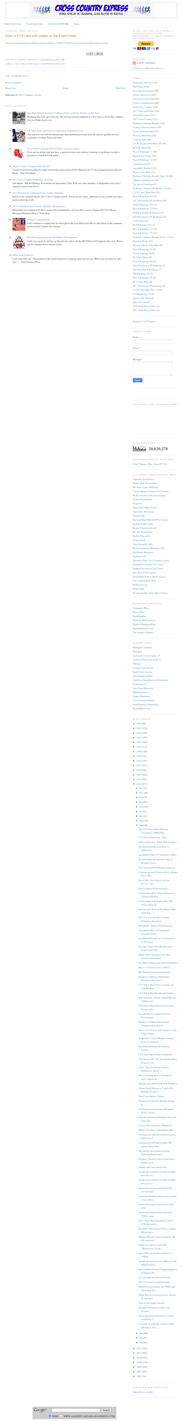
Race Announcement (143, 90)
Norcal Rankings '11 (142, 151)
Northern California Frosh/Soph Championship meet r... (154, 978)
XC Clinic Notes (141, 257)
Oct (141, 797)
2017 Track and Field (143, 111)
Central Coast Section (143, 667)
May (141, 820)
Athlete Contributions (143, 180)
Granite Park (139, 515)
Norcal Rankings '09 (142, 261)
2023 (139, 737)
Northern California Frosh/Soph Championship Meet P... (154, 1023)
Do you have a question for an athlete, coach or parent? (53, 148)
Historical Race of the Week (146, 245)
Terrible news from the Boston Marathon (158, 1083)
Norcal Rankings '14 (142, 228)
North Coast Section (142, 672)
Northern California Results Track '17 (151, 237)
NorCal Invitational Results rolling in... (157, 867)
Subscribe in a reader (143, 1391)
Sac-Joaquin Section (142, 675)
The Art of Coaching (143, 184)
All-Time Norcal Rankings (145, 269)
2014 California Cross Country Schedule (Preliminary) (39, 206)
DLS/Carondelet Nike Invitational (149, 495)
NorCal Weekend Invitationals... (154, 888)
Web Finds (138, 86)
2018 (139, 760)
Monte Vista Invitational (145, 528)
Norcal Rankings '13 (142, 208)
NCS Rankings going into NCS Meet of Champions (52, 237)
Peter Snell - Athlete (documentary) (155, 925)
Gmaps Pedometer (141, 696)
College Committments (38, 219)
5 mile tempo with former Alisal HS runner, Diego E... (155, 903)
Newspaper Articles (53, 64)
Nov (141, 792)
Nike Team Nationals (143, 688)
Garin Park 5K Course (143, 511)
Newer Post (10, 88)
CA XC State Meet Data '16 (146, 289)
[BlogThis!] (91, 54)
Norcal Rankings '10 (142, 204)
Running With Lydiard (144, 620)
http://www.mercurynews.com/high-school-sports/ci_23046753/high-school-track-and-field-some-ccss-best (56, 42)
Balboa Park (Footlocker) (145, 483)
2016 (139, 770)
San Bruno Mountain (143, 552)
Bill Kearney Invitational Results (154, 972)
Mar (141, 1333)
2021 (139, 746)
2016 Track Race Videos (144, 306)
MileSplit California (142, 647)
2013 (139, 784)
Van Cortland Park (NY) (144, 580)
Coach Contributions (143, 103)
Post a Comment (13, 82)
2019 (139, 756)
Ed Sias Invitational (142, 499)
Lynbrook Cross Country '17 (146, 655)
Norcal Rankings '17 (142, 233)
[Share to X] (95, 54)
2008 (139, 1366)
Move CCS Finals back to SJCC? (154, 967)
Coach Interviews (34, 23)
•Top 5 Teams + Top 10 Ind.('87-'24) (150, 464)
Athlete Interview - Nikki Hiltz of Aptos (158, 842)
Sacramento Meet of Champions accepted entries (154, 932)
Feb (141, 1337)
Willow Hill (138, 588)
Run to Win (138, 612)
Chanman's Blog (141, 608)
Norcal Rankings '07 (142, 196)
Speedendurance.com (143, 628)
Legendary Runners (142, 168)
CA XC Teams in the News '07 (147, 143)
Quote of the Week (142, 298)
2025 (139, 728)
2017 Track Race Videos (144, 310)
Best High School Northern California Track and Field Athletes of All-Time (63, 113)
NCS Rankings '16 (141, 224)
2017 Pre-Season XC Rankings (147, 200)
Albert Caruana (145, 63)
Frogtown (137, 503)
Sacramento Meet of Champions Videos (158, 854)
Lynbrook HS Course (143, 523)
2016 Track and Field (143, 98)
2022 (139, 742)
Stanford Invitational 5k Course (148, 568)
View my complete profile (148, 68)
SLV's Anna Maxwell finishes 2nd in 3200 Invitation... (156, 1222)
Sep (141, 802)
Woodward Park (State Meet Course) (150, 593)
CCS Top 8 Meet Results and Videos (156, 993)
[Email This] (88, 54)
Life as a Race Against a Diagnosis (155, 1125)
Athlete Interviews (12, 23)
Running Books (140, 241)
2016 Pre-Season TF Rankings (147, 265)
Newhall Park (139, 540)
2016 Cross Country (142, 107)
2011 (139, 1353)
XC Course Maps (141, 281)
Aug (141, 806)
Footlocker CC (140, 684)
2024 (139, 732)
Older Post (121, 88)
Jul (141, 811)
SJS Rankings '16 (141, 273)
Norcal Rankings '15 (142, 249)
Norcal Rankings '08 (142, 277)
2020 (139, 751)
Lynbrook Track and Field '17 (147, 659)
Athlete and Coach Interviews (153, 1167)
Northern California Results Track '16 (151, 176)
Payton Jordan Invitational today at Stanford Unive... (156, 861)
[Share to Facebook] (98, 54)
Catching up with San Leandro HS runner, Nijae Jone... (155, 1144)
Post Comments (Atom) (30, 94)
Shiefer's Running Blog (144, 624)
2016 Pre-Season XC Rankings (147, 216)
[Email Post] (65, 60)
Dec (141, 788)
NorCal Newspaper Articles (152, 1303)
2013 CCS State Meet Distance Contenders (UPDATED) (153, 831)
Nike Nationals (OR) (142, 544)
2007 (139, 1371)
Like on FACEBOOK (58, 23)
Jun (141, 816)
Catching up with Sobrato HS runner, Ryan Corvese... (156, 1110)
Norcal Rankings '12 (142, 159)
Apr (141, 825)
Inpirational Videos (142, 155)
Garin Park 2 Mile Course (145, 507)
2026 (139, 723)
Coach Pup (138, 220)
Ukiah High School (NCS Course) (149, 576)
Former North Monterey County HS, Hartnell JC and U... (156, 1090)
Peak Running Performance (146, 704)
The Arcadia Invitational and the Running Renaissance (154, 1152)
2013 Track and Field (27, 64)
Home (77, 23)
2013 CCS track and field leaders (154, 1282)
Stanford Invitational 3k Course (148, 564)
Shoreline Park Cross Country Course (151, 560)
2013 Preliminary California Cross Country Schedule (38, 192)
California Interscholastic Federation (150, 680)
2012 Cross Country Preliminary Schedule (33, 179)
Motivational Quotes (23, 255)
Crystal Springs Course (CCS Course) (151, 491)
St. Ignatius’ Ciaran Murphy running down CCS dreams (156, 1040)
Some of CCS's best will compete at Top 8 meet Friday (40, 35)
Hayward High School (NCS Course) (150, 519)
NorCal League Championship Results (31, 166)
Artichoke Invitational (143, 479)
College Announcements (145, 127)
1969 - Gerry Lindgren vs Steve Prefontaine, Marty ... (154, 1069)
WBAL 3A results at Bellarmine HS (155, 1130)
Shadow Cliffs (139, 556)
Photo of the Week (141, 172)
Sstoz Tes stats (140, 302)
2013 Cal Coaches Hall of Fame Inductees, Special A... (154, 919)
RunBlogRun (139, 616)
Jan (141, 1342)
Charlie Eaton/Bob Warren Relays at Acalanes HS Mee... (156, 894)
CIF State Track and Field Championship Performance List (55, 130)
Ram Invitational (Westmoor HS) (148, 548)
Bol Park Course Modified (145, 487)
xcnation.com (139, 163)
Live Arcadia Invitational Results (155, 1277)
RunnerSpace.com (141, 708)
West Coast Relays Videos (151, 1096)
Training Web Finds (142, 135)
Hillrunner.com (140, 692)
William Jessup (140, 584)
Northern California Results (146, 123)
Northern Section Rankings (146, 212)
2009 (139, 1362)
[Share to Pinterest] (101, 54)
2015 (139, 774)
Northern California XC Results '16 (149, 188)
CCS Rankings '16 (141, 293)
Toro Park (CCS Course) (144, 572)
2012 (139, 1348)
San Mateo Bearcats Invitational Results (158, 962)
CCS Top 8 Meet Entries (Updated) (155, 1054)
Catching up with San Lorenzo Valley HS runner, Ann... (157, 1325)
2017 (139, 765)
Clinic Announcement (143, 131)
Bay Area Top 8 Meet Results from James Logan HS (155, 948)
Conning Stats (140, 139)
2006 (139, 1376)
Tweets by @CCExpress (144, 321)
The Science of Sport (143, 632)
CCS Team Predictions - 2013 (153, 837)
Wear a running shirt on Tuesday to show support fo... (155, 1077)
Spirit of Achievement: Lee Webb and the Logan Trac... (157, 1288)
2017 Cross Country (142, 119)
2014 (139, 779)
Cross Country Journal (143, 700)
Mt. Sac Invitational (142, 531)
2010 (139, 1357)
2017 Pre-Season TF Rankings (147, 285)
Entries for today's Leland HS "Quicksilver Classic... (152, 1246)
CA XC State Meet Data (144, 192)
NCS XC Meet (139, 147)
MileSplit (137, 651)
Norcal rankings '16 (142, 253)
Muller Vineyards (141, 536)
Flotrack (137, 663)
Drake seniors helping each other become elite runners (154, 956)
